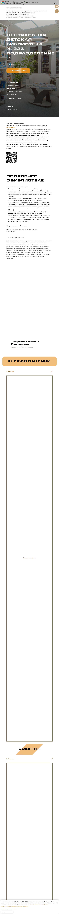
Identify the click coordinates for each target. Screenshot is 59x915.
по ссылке (10, 868)
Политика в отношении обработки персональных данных (14, 906)
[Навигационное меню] (57, 6)
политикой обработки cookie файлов (39, 904)
